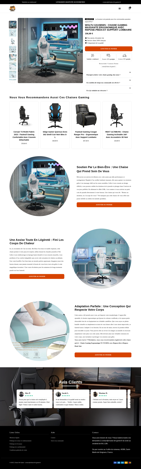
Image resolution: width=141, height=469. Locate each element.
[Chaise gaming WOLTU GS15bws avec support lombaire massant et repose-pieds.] (13, 49)
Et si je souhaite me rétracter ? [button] (96, 90)
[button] (119, 8)
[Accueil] (13, 8)
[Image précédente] (20, 50)
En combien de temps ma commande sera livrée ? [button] (103, 83)
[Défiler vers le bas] (13, 82)
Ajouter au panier (108, 49)
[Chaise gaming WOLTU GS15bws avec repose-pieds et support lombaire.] (13, 24)
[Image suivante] (80, 50)
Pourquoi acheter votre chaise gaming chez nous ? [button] (103, 75)
